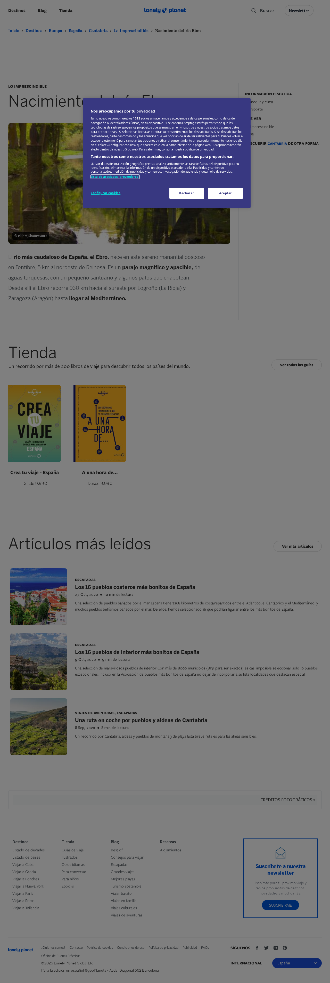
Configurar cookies (105, 193)
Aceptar (225, 193)
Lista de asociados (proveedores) (115, 177)
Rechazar (186, 193)
